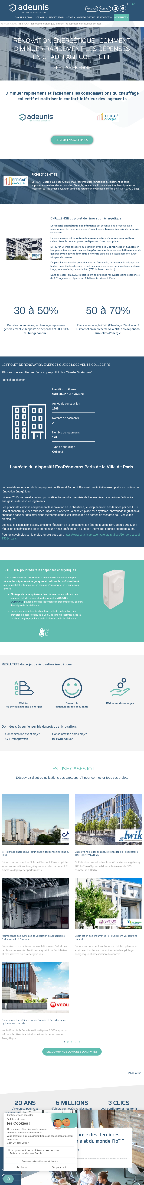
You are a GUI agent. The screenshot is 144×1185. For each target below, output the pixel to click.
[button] (139, 1115)
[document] (72, 592)
